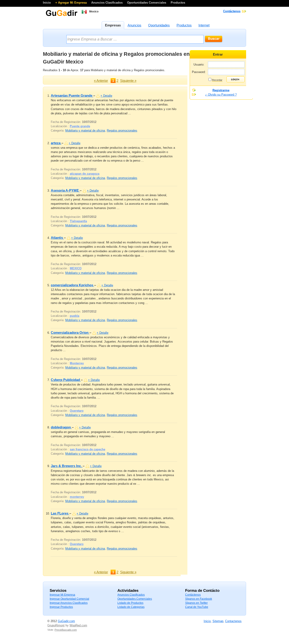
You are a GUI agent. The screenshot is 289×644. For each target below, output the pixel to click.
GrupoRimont (56, 625)
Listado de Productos (130, 602)
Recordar (217, 80)
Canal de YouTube (196, 607)
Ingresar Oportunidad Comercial (69, 598)
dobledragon (61, 427)
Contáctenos (231, 11)
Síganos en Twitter (196, 602)
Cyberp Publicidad (66, 380)
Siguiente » (128, 80)
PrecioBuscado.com (66, 629)
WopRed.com (78, 625)
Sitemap (217, 621)
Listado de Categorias (130, 607)
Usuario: (198, 64)
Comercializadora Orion (70, 332)
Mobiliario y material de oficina (85, 130)
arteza (56, 143)
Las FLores (60, 513)
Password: (199, 72)
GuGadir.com (66, 621)
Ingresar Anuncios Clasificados (69, 602)
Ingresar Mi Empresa (62, 594)
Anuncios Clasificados (107, 2)
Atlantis (57, 238)
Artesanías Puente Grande (72, 95)
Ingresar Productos (61, 607)
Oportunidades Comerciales (147, 2)
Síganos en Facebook (198, 598)
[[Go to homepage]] (61, 16)
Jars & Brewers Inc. (67, 466)
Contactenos (233, 621)
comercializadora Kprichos (72, 285)
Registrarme (220, 90)
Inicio (47, 2)
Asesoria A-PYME (65, 190)
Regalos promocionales (122, 130)
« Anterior (101, 80)
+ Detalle (106, 95)
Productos (178, 2)
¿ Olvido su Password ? (221, 94)
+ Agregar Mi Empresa (71, 2)
